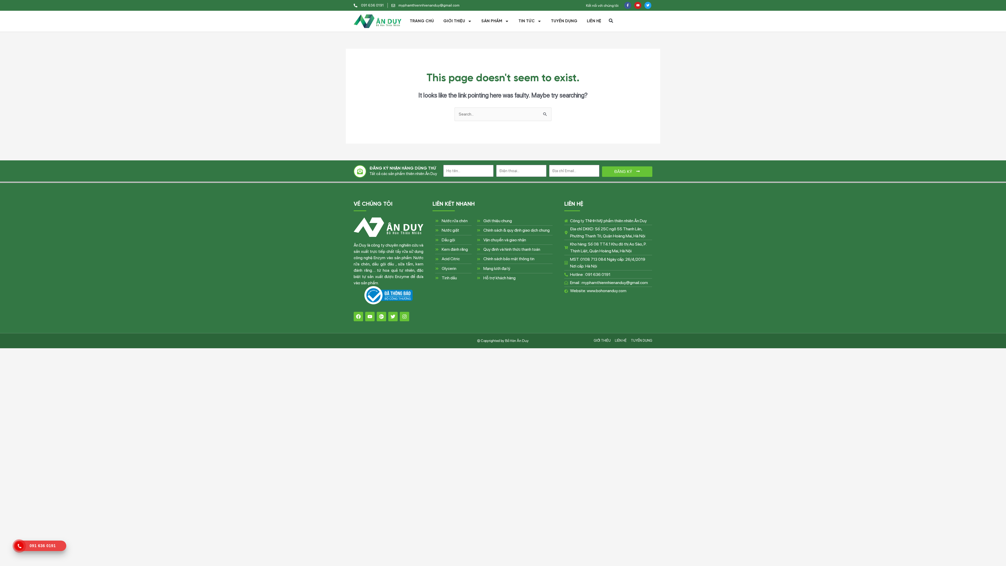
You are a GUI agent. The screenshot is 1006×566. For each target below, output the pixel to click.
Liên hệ (594, 21)
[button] (611, 21)
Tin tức (526, 21)
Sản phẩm (491, 21)
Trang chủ (422, 21)
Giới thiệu (454, 21)
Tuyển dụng (564, 21)
